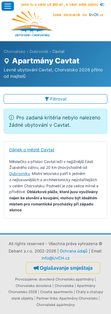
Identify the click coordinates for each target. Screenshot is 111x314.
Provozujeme (26, 279)
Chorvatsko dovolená (33, 286)
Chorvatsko (15, 51)
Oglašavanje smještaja (66, 268)
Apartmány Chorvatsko (78, 298)
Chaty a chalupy (89, 292)
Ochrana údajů (74, 250)
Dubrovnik (39, 51)
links (53, 298)
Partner (42, 298)
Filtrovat (58, 98)
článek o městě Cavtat (31, 149)
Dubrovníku (19, 173)
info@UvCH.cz (56, 258)
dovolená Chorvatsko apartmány (66, 279)
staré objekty (22, 298)
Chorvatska (64, 286)
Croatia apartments (56, 292)
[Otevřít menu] (8, 6)
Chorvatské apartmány (55, 305)
